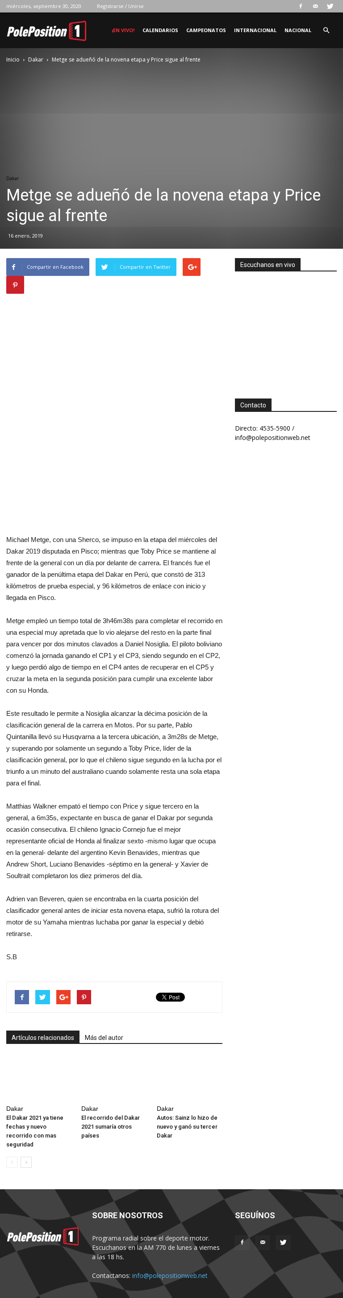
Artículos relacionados (43, 1037)
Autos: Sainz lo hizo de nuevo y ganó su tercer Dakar (187, 1126)
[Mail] (315, 6)
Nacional (297, 30)
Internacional (255, 30)
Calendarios (160, 30)
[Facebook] (300, 6)
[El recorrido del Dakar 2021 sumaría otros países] (114, 1078)
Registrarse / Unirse (120, 6)
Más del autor (104, 1037)
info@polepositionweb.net (170, 1275)
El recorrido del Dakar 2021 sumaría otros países (110, 1126)
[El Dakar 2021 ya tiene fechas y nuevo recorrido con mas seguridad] (39, 1078)
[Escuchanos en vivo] (286, 328)
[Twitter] (330, 6)
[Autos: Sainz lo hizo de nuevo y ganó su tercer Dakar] (189, 1078)
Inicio (13, 59)
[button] (326, 30)
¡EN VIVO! (123, 30)
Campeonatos (206, 30)
